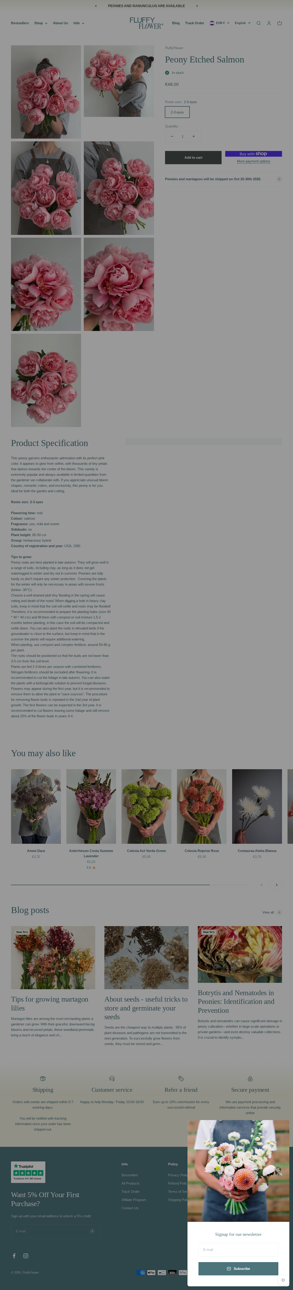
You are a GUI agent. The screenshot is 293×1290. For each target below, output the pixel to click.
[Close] (280, 1129)
